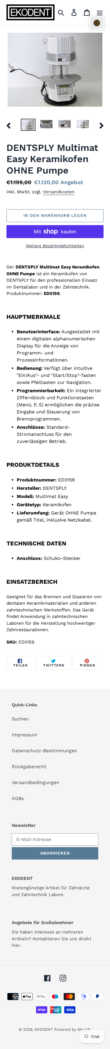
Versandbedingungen (35, 782)
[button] (97, 23)
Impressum (24, 735)
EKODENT (44, 1029)
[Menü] (99, 12)
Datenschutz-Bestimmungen (44, 750)
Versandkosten (59, 191)
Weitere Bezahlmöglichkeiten (55, 245)
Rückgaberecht (29, 766)
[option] (28, 125)
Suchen (20, 719)
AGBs (18, 798)
